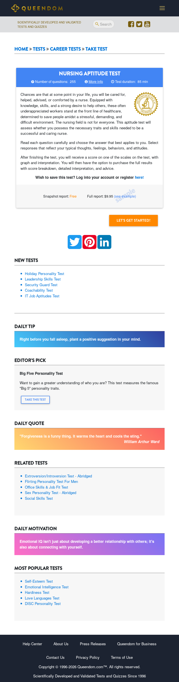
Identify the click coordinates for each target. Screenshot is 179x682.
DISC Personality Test (43, 603)
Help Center (32, 643)
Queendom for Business (137, 643)
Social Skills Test (39, 498)
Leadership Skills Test (43, 279)
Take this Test (35, 400)
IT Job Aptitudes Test (42, 295)
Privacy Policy (88, 657)
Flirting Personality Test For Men (51, 481)
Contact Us (55, 657)
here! (139, 177)
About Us (61, 643)
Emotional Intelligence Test (47, 586)
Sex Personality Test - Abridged (50, 492)
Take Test (96, 49)
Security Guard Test (41, 284)
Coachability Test (39, 290)
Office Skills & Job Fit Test (46, 487)
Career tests (65, 49)
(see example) (125, 196)
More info (96, 81)
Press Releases (93, 643)
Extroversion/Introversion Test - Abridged (58, 476)
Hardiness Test (37, 592)
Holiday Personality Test (44, 273)
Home (21, 49)
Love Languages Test (42, 598)
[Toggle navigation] (162, 8)
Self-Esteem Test (39, 581)
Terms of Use (122, 657)
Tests (39, 49)
